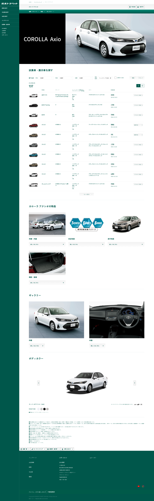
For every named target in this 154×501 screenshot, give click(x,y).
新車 (30, 467)
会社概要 (61, 462)
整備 (30, 477)
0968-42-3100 (114, 176)
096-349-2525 (114, 127)
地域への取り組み (63, 479)
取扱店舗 (133, 6)
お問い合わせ (5, 34)
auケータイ (93, 458)
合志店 (112, 95)
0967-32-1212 (114, 156)
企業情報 (4, 30)
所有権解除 (4, 28)
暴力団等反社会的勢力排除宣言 (66, 467)
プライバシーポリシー (64, 475)
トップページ (33, 458)
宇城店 (112, 114)
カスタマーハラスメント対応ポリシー (67, 472)
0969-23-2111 (114, 166)
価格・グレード (33, 11)
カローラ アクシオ (33, 7)
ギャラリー (49, 11)
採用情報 (4, 32)
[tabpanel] (86, 38)
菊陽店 (112, 124)
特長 (42, 11)
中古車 (31, 472)
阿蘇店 (112, 154)
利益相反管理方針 (63, 477)
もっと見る (86, 194)
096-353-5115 (114, 137)
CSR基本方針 (62, 465)
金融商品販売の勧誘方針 (64, 470)
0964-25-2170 (114, 117)
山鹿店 (112, 174)
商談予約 (141, 6)
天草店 (112, 164)
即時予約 (136, 125)
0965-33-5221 (114, 107)
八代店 (112, 104)
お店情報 (31, 462)
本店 (112, 134)
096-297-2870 (114, 97)
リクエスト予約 (137, 95)
